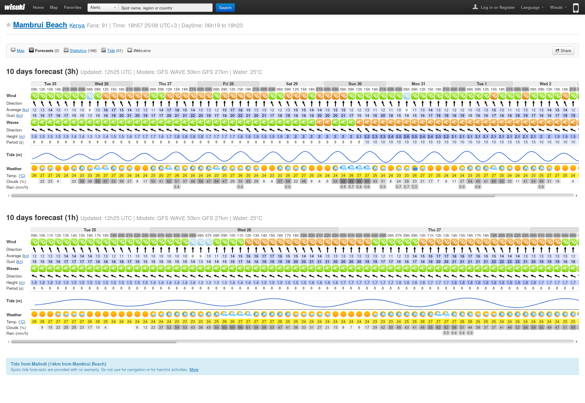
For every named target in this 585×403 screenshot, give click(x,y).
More (194, 369)
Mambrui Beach (40, 24)
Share (565, 50)
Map (54, 7)
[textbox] (165, 7)
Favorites (72, 7)
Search (225, 7)
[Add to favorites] (8, 25)
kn (25, 109)
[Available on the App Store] (574, 5)
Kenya (77, 25)
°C (22, 175)
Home (38, 7)
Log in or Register (497, 7)
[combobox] (103, 7)
